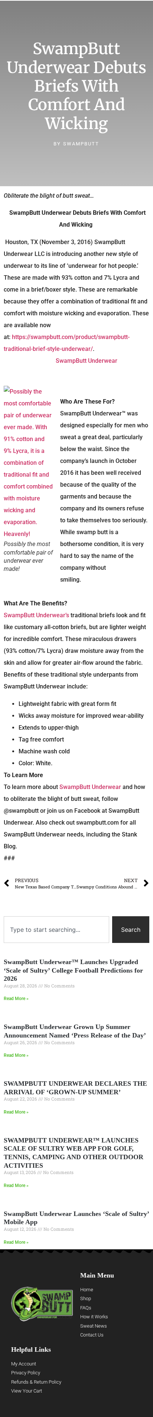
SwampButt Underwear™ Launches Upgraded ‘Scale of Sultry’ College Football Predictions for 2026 (73, 970)
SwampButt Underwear (86, 360)
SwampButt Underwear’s (36, 615)
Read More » (16, 998)
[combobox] (56, 929)
